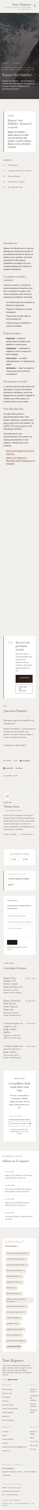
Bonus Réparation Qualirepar (11, 1491)
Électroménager (7, 1389)
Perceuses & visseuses (16, 1270)
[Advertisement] (19, 217)
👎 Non (25, 859)
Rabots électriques (14, 1293)
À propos (5, 1431)
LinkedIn (9, 768)
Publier (12, 942)
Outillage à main (13, 1323)
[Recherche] (34, 5)
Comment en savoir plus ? (15, 745)
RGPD (32, 1437)
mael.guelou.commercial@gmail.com (14, 1447)
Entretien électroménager (16, 1341)
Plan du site (34, 1445)
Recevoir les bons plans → (20, 1123)
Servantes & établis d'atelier (17, 1265)
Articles (16, 63)
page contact (8, 423)
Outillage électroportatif (15, 1329)
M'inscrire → (24, 679)
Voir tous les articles (23, 689)
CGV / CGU (34, 1441)
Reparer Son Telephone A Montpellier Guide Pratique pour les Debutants (20, 461)
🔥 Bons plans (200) (14, 1346)
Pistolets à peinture (14, 1276)
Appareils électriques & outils (12, 1472)
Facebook (26, 761)
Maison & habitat (30, 1472)
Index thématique (8, 1420)
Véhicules (5, 1401)
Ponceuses (12, 1288)
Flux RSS (33, 1449)
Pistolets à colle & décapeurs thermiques (16, 1300)
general (10, 885)
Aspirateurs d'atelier (15, 1282)
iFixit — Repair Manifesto (10, 1494)
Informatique (6, 1397)
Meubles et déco (8, 1405)
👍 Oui (13, 859)
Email (20, 768)
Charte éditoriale (7, 1439)
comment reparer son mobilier (18, 879)
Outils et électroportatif (10, 1408)
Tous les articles (7, 1412)
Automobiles (6, 1475)
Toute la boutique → (12, 1246)
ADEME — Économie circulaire (12, 1488)
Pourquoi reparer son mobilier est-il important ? (18, 722)
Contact (4, 1443)
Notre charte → (28, 834)
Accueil (5, 63)
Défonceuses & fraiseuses (17, 1306)
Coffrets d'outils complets (17, 1259)
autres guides (20, 426)
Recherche (5, 1416)
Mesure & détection (14, 1335)
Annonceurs (6, 1451)
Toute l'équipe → (10, 834)
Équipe (4, 1435)
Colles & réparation (14, 1318)
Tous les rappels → (8, 1468)
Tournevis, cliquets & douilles (18, 1253)
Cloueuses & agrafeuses (16, 1312)
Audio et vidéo (7, 1393)
